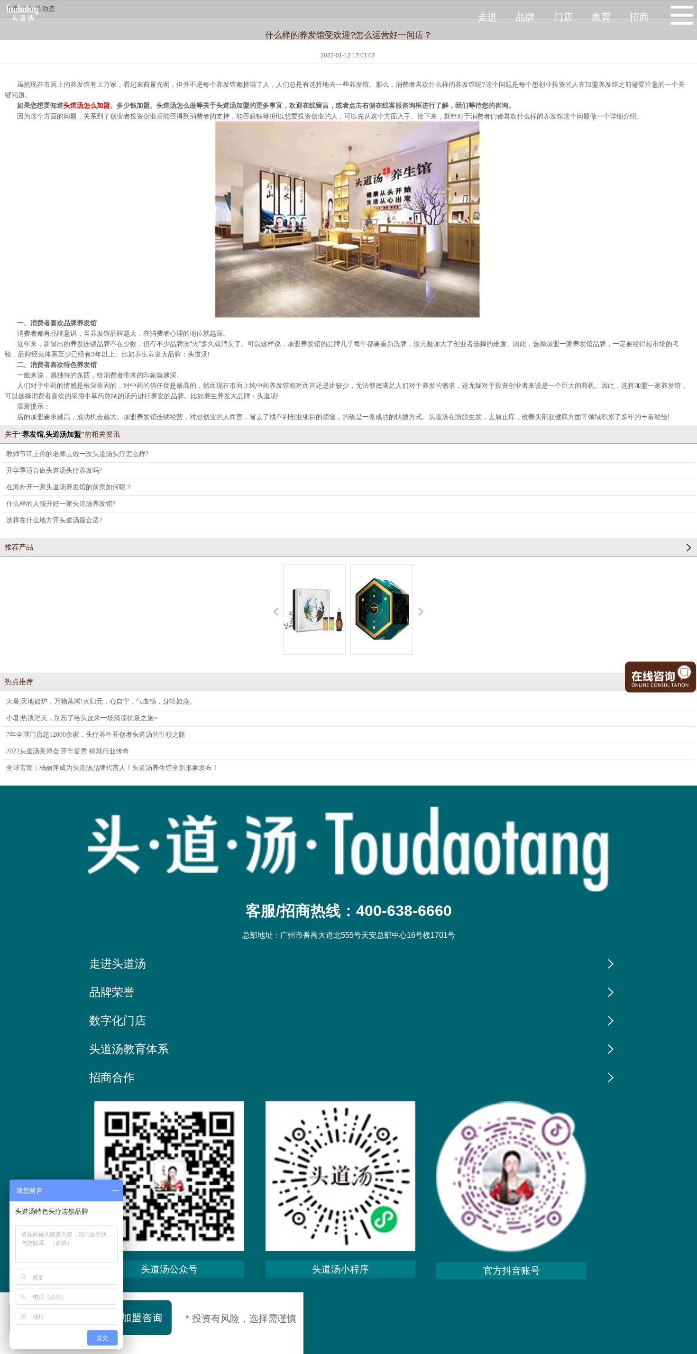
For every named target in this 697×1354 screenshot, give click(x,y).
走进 (487, 17)
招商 (639, 17)
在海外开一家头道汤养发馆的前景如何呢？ (69, 487)
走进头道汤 (117, 964)
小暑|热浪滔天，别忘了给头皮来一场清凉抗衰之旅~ (81, 718)
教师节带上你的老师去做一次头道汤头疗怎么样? (77, 453)
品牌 (525, 17)
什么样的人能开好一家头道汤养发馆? (60, 503)
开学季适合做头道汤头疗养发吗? (54, 470)
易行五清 (314, 663)
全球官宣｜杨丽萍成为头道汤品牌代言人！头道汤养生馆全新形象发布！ (112, 767)
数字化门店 (117, 1021)
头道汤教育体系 (129, 1049)
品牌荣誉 (112, 992)
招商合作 (112, 1077)
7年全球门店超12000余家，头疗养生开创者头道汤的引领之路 (95, 734)
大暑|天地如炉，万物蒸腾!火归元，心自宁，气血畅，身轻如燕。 (101, 701)
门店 (563, 17)
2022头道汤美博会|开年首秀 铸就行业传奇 (67, 751)
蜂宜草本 (381, 663)
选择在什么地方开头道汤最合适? (54, 520)
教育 (601, 17)
